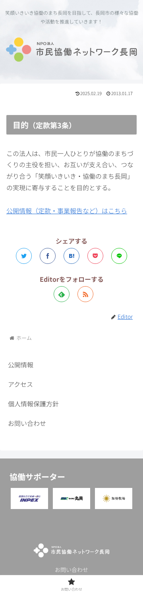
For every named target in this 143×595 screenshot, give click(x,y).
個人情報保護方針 (33, 403)
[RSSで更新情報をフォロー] (85, 294)
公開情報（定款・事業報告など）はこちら (66, 210)
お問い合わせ (27, 423)
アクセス (20, 384)
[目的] (71, 256)
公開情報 (20, 364)
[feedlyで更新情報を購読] (62, 294)
